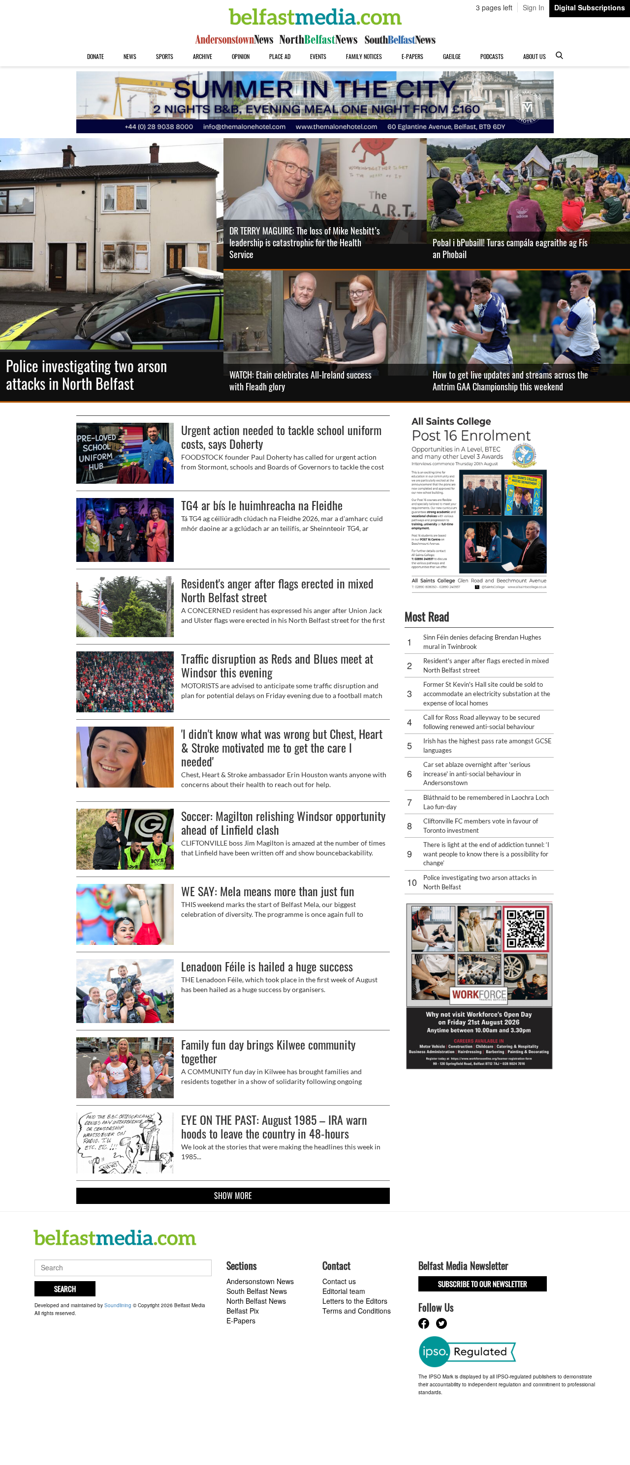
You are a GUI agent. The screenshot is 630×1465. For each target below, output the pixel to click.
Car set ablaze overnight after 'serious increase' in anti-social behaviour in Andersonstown (477, 774)
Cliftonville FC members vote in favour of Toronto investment (480, 825)
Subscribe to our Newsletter (482, 1283)
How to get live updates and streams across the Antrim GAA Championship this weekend (510, 380)
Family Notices (364, 56)
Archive (202, 56)
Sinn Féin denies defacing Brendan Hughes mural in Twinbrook (482, 641)
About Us (534, 56)
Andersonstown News (260, 1281)
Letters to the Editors (354, 1301)
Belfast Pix (242, 1311)
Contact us (339, 1281)
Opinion (241, 56)
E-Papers (412, 56)
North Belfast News (256, 1301)
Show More (233, 1195)
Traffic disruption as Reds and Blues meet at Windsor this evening (277, 665)
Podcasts (492, 56)
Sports (164, 56)
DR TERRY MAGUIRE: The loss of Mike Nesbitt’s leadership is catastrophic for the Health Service (304, 242)
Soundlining (117, 1305)
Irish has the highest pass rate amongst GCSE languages (487, 745)
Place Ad (279, 56)
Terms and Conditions (356, 1311)
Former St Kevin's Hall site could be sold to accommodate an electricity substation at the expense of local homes (486, 693)
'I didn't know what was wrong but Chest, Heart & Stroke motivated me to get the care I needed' (281, 747)
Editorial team (343, 1291)
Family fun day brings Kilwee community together (268, 1051)
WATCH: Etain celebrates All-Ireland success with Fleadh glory (300, 380)
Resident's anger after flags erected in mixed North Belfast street (277, 590)
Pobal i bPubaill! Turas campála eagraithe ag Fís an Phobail (510, 248)
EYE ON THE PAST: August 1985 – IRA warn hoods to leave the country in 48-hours (274, 1126)
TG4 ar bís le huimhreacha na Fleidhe (262, 505)
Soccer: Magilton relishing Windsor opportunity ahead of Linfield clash (283, 822)
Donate (95, 56)
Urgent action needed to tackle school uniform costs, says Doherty (281, 436)
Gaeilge (452, 56)
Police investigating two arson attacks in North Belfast (86, 374)
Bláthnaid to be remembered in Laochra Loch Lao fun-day (486, 802)
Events (318, 56)
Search (65, 1288)
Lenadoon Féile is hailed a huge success (267, 966)
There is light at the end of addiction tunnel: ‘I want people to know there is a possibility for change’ (486, 854)
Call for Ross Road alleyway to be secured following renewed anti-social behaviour (481, 722)
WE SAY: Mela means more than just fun (267, 891)
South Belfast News (256, 1291)
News (130, 56)
